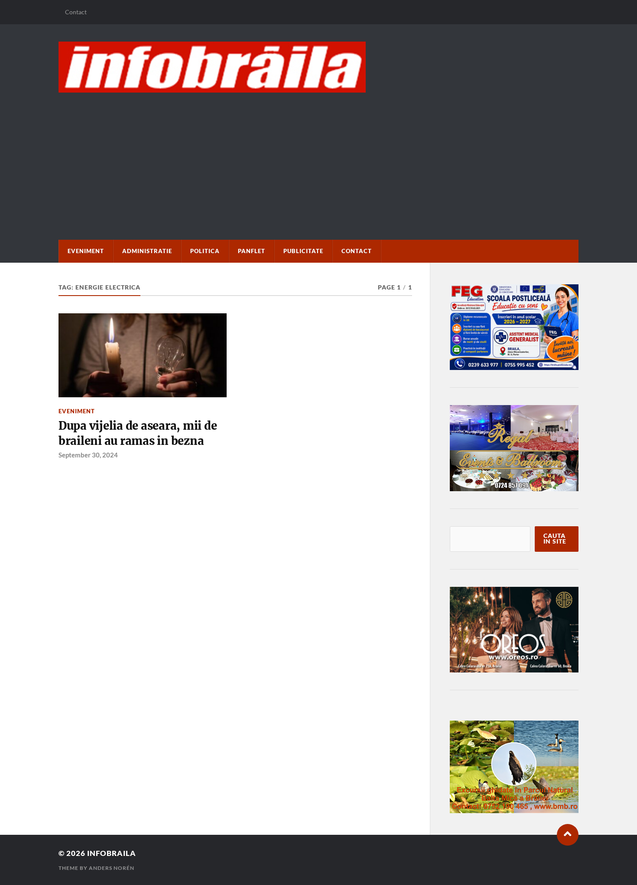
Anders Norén (111, 868)
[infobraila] (318, 67)
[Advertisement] (318, 157)
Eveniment (86, 251)
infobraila (111, 853)
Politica (205, 251)
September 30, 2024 (88, 455)
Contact (76, 12)
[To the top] (567, 835)
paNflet (251, 251)
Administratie (147, 251)
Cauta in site (554, 538)
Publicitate (303, 251)
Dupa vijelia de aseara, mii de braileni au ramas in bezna (137, 433)
